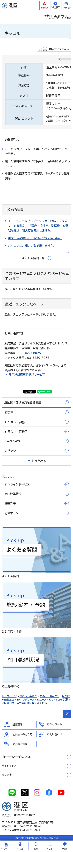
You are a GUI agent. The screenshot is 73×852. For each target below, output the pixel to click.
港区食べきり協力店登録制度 (18, 703)
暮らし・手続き (28, 696)
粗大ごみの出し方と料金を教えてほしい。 (35, 238)
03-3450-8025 (30, 353)
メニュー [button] (50, 849)
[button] (44, 5)
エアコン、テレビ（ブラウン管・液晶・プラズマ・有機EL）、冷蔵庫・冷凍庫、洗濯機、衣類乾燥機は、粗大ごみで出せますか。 (38, 226)
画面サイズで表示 (59, 49)
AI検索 (64, 849)
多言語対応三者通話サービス (27, 374)
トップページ (9, 696)
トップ (6, 849)
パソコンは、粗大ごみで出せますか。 (32, 245)
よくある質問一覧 (33, 258)
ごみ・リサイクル (49, 696)
